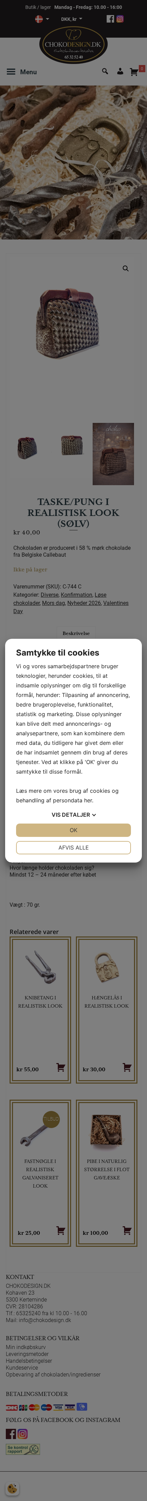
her (88, 800)
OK (73, 830)
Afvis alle (73, 847)
